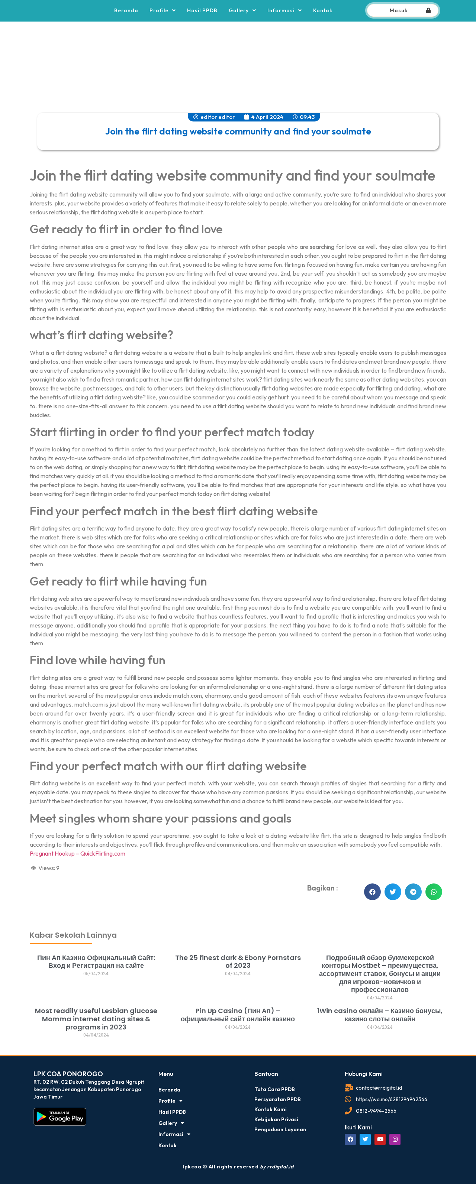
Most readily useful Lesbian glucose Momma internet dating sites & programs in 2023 (96, 1018)
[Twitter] (365, 1139)
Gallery (239, 10)
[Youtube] (380, 1139)
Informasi (281, 10)
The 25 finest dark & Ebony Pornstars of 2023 (238, 961)
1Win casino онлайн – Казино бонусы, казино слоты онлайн (380, 1015)
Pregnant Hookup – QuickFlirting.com (77, 853)
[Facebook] (350, 1139)
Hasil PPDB (202, 10)
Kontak (322, 10)
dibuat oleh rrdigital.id (39, 899)
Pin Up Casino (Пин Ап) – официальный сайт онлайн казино (238, 1015)
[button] (372, 891)
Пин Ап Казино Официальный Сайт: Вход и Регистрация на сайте (96, 961)
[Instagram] (395, 1139)
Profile (158, 10)
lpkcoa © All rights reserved (238, 1166)
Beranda (126, 10)
